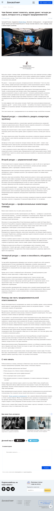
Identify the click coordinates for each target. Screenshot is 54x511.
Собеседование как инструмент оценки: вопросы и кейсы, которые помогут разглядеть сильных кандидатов (38, 431)
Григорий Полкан (27, 66)
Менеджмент (28, 500)
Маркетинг (27, 502)
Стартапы (27, 505)
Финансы (27, 503)
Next (51, 414)
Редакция (20, 500)
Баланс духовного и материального (18, 396)
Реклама (20, 502)
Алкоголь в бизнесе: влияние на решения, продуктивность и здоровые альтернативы (10, 431)
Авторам (20, 503)
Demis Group (22, 22)
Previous (49, 414)
